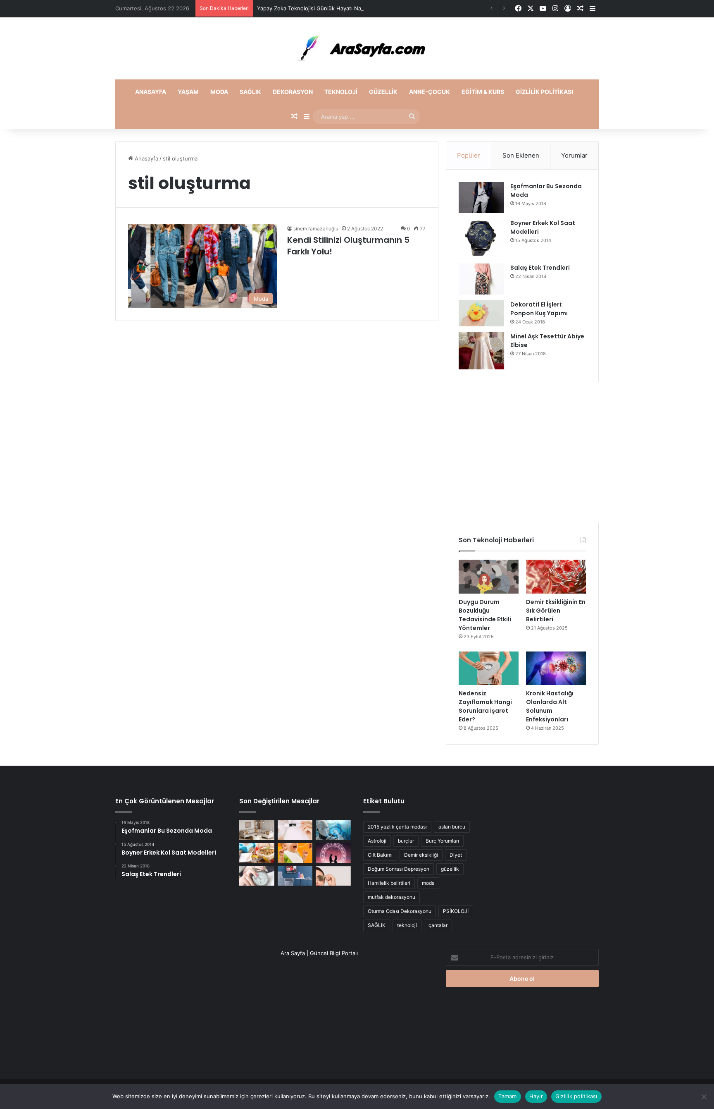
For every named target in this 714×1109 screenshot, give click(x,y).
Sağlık (250, 91)
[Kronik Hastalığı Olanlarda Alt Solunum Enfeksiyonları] (556, 668)
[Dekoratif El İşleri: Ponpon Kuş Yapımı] (481, 313)
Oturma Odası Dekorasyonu (399, 911)
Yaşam (188, 91)
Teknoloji (340, 91)
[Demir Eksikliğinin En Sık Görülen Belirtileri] (556, 577)
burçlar (406, 841)
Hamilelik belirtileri (389, 883)
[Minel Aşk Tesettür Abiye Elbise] (481, 350)
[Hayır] (704, 1096)
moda (428, 883)
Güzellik (383, 91)
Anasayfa (150, 91)
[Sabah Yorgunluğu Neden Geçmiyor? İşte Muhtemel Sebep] (256, 876)
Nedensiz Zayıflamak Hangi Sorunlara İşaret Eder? (485, 706)
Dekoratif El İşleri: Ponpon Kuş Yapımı (539, 308)
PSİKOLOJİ (456, 911)
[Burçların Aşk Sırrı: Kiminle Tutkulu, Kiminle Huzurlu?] (333, 853)
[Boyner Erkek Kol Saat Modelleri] (481, 238)
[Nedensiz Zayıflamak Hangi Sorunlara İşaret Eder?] (489, 668)
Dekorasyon (293, 91)
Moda (219, 91)
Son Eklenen (520, 155)
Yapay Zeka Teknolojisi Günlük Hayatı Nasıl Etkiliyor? (324, 8)
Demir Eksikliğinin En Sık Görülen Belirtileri (555, 610)
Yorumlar (574, 155)
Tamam (507, 1096)
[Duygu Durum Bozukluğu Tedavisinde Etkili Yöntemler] (489, 577)
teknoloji (407, 925)
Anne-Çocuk (429, 91)
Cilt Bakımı (380, 855)
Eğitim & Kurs (483, 91)
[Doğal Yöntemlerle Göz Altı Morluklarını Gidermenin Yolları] (333, 876)
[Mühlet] (357, 48)
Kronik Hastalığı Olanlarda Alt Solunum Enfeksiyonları (550, 706)
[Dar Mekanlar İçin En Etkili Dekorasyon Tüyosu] (256, 830)
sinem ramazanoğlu (315, 228)
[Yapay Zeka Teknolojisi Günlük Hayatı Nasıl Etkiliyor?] (333, 830)
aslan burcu (451, 827)
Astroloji (377, 841)
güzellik (450, 869)
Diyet (456, 855)
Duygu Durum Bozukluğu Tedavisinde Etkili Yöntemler (485, 615)
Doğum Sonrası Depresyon (398, 869)
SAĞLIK (377, 925)
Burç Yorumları (442, 841)
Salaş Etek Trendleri (540, 267)
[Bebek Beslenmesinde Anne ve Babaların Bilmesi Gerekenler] (295, 853)
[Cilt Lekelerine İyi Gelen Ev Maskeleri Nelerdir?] (295, 830)
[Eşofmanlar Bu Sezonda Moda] (481, 197)
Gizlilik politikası (544, 91)
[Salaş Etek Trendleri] (481, 279)
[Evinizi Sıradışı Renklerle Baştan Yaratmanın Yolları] (295, 876)
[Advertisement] (522, 452)
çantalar (437, 925)
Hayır (536, 1096)
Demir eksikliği (421, 855)
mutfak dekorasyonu (391, 897)
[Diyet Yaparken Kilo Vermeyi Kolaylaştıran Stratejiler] (256, 853)
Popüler (468, 155)
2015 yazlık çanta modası (397, 827)
